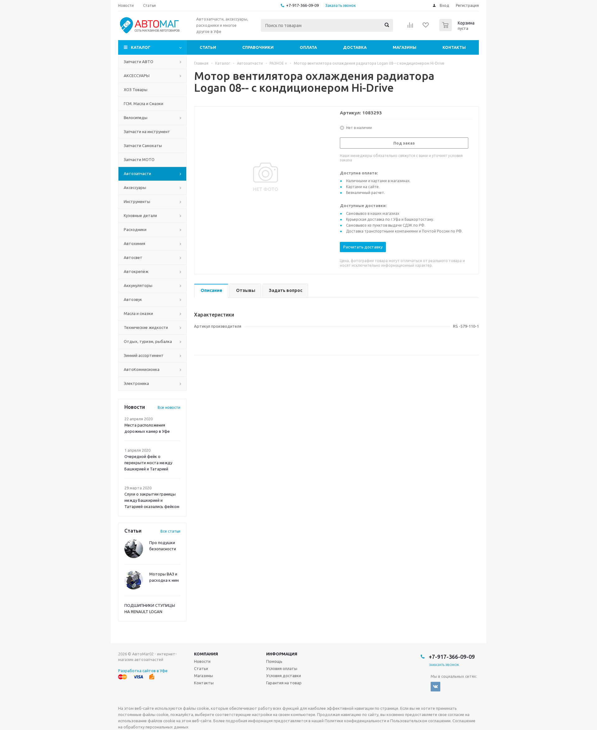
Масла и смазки (138, 313)
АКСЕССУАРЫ (137, 75)
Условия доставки (283, 675)
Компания (206, 654)
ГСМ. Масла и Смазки (143, 103)
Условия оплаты (281, 668)
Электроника (136, 383)
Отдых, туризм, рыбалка (148, 341)
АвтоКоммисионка (142, 369)
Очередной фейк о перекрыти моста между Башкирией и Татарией (148, 462)
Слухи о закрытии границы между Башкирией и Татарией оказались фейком (151, 500)
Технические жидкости (146, 327)
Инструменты (137, 201)
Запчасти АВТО (138, 61)
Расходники (135, 229)
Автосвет (133, 257)
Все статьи (170, 531)
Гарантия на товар (284, 683)
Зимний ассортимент (144, 355)
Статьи (208, 47)
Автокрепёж (136, 271)
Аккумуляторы (138, 285)
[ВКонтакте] (435, 686)
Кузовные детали (140, 215)
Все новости (169, 407)
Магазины (404, 47)
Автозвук (133, 299)
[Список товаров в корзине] (457, 29)
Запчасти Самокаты (143, 145)
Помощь (274, 661)
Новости (202, 661)
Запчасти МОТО (139, 159)
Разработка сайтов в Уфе (143, 670)
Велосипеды (135, 117)
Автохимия (134, 243)
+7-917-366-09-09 (302, 5)
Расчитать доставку (362, 247)
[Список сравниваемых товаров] (410, 27)
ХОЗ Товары (135, 89)
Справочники (258, 47)
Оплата (308, 47)
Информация (281, 654)
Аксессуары (135, 187)
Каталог (140, 47)
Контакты (454, 47)
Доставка (355, 47)
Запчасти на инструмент (147, 131)
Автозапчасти (137, 173)
